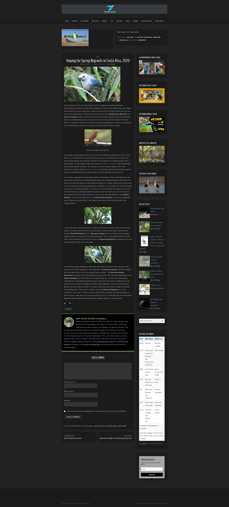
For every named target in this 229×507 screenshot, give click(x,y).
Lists (111, 21)
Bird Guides (95, 21)
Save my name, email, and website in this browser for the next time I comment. (96, 411)
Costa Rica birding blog (91, 344)
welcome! (142, 40)
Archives (75, 21)
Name (69, 382)
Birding (104, 21)
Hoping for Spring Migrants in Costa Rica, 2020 (98, 61)
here (144, 444)
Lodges (128, 21)
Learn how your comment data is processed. (109, 426)
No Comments (112, 64)
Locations (119, 21)
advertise (148, 37)
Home (67, 21)
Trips (98, 57)
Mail (69, 391)
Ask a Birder (84, 21)
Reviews (135, 21)
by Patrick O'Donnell (98, 64)
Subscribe (152, 475)
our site (130, 37)
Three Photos (159, 21)
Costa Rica (68, 309)
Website (67, 401)
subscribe (156, 37)
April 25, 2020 (84, 64)
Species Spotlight (146, 21)
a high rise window (109, 164)
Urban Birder (92, 169)
